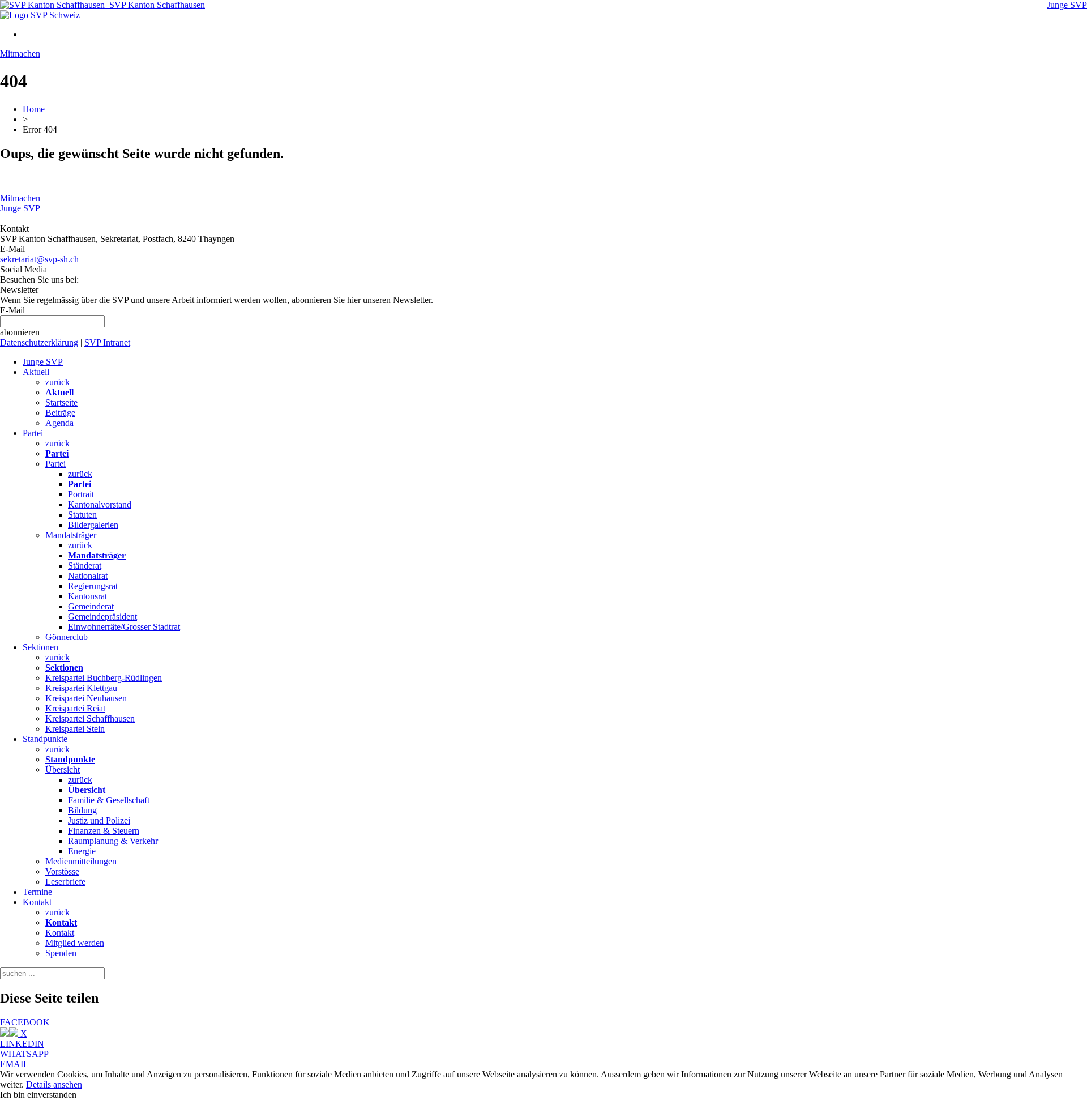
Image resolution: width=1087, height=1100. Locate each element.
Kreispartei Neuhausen (86, 698)
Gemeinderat (91, 606)
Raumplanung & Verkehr (113, 841)
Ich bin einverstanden (38, 1094)
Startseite (61, 402)
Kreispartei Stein (75, 729)
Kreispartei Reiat (75, 708)
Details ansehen (54, 1084)
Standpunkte (45, 739)
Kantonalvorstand (99, 504)
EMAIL (14, 1064)
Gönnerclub (66, 637)
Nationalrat (88, 576)
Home (34, 109)
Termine (37, 892)
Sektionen (40, 647)
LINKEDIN (22, 1043)
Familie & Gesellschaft (108, 800)
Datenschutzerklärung (39, 342)
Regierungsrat (93, 586)
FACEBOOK (25, 1022)
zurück (57, 382)
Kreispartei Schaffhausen (90, 718)
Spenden (60, 953)
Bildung (82, 810)
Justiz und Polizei (99, 820)
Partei (33, 433)
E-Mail (12, 310)
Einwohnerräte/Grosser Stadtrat (124, 627)
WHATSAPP (24, 1054)
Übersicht (62, 769)
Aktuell (36, 372)
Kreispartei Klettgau (81, 688)
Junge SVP (1067, 5)
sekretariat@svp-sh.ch (39, 259)
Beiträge (60, 412)
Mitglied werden (74, 943)
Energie (82, 851)
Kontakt (37, 902)
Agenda (59, 423)
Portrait (81, 494)
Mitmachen (20, 53)
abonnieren (20, 332)
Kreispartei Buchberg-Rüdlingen (103, 678)
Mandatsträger (70, 535)
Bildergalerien (93, 525)
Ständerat (84, 565)
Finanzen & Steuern (103, 830)
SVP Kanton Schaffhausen (155, 5)
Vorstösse (62, 871)
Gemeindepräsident (102, 616)
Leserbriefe (65, 881)
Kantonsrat (87, 596)
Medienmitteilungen (81, 861)
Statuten (82, 514)
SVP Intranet (107, 342)
